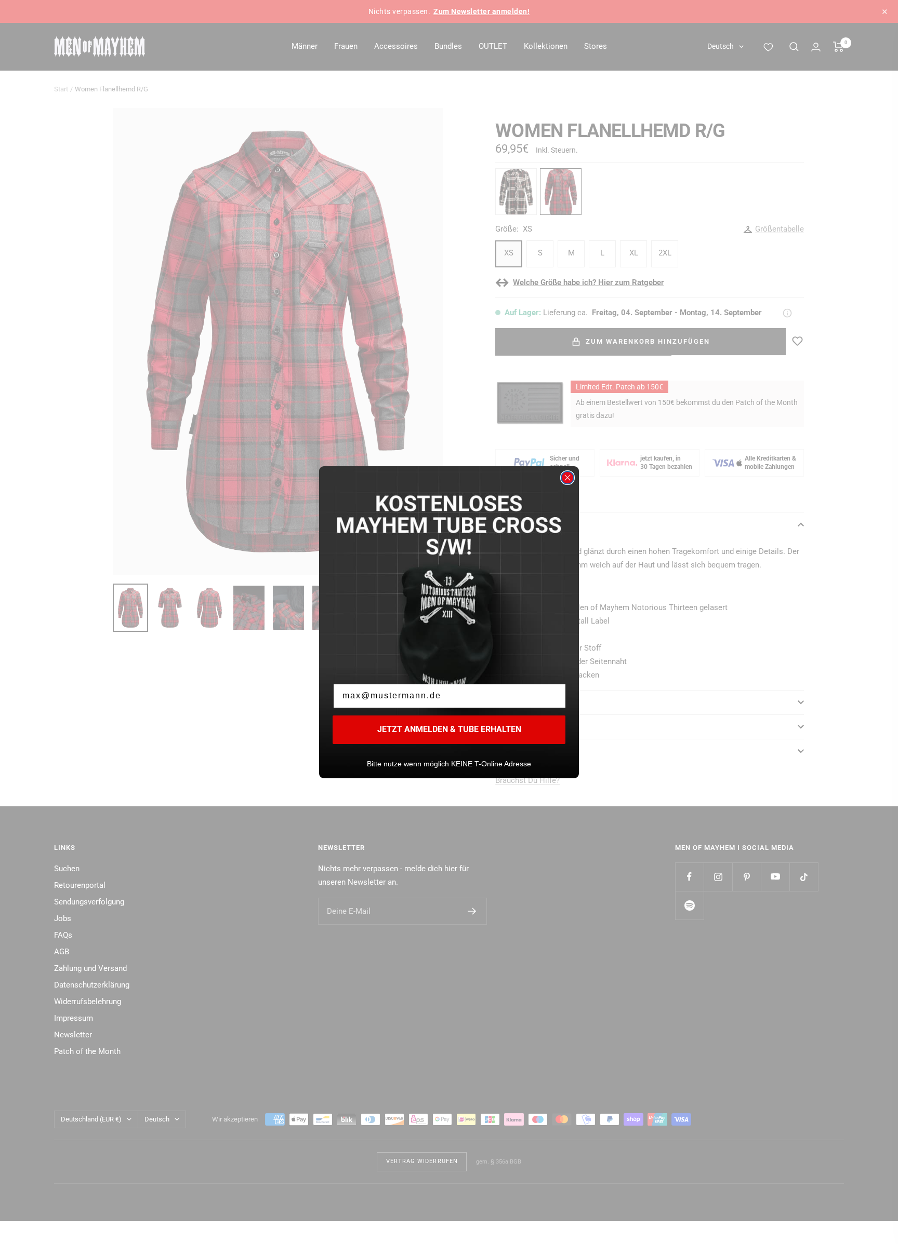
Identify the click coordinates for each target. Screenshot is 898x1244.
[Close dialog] (567, 477)
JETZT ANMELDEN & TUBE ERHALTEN (449, 729)
